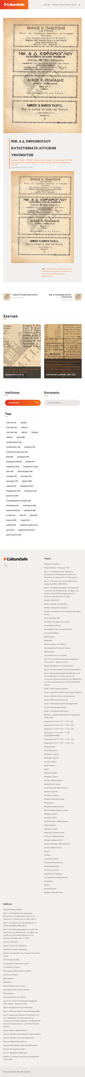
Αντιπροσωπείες (14, 442)
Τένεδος (47, 855)
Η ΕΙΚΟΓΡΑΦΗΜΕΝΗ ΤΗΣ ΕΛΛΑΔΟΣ (18, 500)
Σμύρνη (46, 851)
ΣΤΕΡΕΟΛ (25, 520)
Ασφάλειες (29, 447)
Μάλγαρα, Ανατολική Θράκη (54, 799)
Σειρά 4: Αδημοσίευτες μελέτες (56, 700)
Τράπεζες (11, 525)
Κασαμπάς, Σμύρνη (51, 777)
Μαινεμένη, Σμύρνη (51, 795)
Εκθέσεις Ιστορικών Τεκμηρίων (56, 608)
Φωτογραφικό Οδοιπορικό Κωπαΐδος (58, 629)
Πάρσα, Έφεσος (50, 825)
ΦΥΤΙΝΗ (10, 530)
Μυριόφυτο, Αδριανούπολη (54, 807)
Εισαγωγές (11, 476)
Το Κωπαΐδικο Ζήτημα (52, 626)
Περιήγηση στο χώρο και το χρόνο (57, 622)
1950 (9, 437)
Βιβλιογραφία (49, 637)
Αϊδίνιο (47, 885)
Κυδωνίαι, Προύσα (51, 792)
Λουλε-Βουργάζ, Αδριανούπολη (56, 788)
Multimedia (48, 640)
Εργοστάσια (12, 496)
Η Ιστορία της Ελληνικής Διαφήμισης (24, 162)
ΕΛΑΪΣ (9, 471)
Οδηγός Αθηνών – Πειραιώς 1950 (56, 568)
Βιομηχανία (23, 457)
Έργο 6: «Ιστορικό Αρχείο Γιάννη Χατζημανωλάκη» (62, 670)
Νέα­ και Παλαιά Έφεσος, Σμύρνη (56, 810)
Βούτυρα (30, 461)
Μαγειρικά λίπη (13, 510)
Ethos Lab (7, 1072)
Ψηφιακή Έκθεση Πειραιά (12, 909)
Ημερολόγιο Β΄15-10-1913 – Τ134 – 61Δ (59, 725)
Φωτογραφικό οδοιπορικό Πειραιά (57, 648)
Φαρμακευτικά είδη (26, 530)
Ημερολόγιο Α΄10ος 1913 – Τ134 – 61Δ (58, 721)
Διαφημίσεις (62, 269)
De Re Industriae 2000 (52, 618)
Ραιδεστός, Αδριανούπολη (54, 836)
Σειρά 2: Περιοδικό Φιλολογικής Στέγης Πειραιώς (63, 692)
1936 (34, 432)
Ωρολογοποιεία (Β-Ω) (14, 374)
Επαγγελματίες (56, 271)
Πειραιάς (55, 274)
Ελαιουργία (26, 476)
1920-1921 (11, 423)
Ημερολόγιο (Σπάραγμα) (53, 874)
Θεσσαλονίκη (66, 271)
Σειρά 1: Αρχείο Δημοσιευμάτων (56, 689)
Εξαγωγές (11, 486)
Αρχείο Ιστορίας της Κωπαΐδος (55, 604)
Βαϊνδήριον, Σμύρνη (51, 754)
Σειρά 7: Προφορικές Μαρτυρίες (56, 711)
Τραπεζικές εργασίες (29, 525)
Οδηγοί (41, 162)
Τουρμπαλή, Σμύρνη (51, 859)
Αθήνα (55, 269)
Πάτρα (33, 515)
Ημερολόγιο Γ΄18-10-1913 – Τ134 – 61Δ (59, 729)
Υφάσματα (61, 274)
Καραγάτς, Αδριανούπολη (53, 892)
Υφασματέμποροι (47, 276)
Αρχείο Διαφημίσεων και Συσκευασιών (58, 666)
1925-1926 (11, 427)
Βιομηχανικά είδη (14, 461)
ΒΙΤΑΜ (9, 457)
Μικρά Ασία (48, 881)
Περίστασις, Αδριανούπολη (54, 833)
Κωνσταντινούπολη (51, 870)
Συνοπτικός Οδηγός (51, 633)
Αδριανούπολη (49, 747)
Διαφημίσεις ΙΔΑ (30, 466)
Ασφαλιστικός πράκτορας (17, 452)
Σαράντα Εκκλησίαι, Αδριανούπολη (57, 844)
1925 (23, 423)
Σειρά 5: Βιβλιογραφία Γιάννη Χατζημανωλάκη (61, 704)
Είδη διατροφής (25, 471)
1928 (24, 427)
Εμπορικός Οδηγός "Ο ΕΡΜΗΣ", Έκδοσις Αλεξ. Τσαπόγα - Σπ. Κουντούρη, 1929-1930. (42, 160)
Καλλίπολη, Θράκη (51, 773)
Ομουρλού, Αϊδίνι (50, 818)
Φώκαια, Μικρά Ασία (51, 866)
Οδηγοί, (57, 369)
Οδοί (22, 515)
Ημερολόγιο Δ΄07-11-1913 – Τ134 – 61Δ (59, 739)
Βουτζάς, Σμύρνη (50, 762)
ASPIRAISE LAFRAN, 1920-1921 (60, 374)
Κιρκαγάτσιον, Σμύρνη (52, 784)
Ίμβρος (46, 769)
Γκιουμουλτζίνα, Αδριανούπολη (55, 877)
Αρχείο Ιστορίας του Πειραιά (55, 644)
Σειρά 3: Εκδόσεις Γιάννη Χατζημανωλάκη (59, 696)
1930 (24, 432)
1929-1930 (49, 269)
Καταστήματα (46, 274)
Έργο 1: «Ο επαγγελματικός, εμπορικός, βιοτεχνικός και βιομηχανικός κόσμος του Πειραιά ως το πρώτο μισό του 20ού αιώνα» (60, 574)
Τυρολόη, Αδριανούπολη (53, 863)
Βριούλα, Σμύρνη (50, 889)
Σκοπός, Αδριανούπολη (53, 848)
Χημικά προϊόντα (13, 535)
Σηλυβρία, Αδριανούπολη (53, 840)
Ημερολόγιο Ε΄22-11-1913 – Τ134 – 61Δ (59, 743)
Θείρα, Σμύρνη (49, 765)
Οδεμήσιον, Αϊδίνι (51, 814)
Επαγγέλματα (46, 271)
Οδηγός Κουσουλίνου (52, 564)
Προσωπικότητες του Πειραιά (55, 655)
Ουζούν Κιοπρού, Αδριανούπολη (56, 821)
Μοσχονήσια (48, 803)
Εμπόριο (69, 269)
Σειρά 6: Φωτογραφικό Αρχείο (55, 707)
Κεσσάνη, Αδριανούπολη (53, 780)
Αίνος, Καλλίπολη (50, 750)
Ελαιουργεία (12, 481)
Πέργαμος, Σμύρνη (51, 829)
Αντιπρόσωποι (13, 447)
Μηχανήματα (29, 510)
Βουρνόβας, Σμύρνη (51, 758)
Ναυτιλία (10, 515)
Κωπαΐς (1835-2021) (51, 600)
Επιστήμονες (30, 491)
